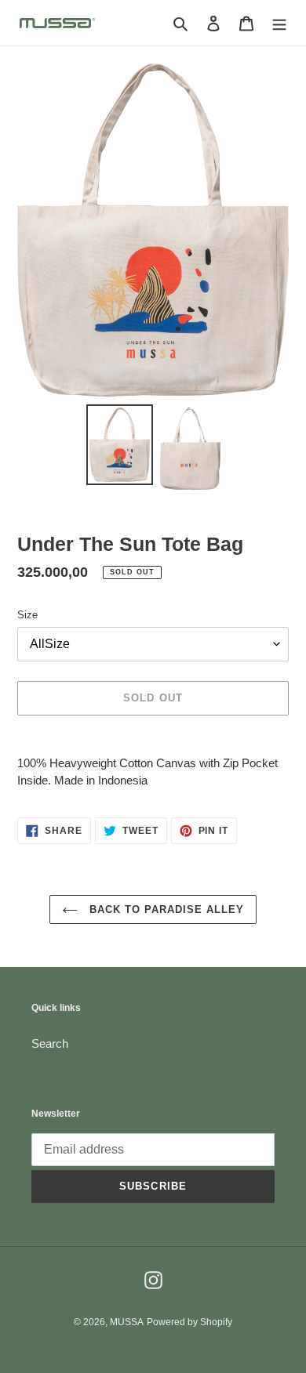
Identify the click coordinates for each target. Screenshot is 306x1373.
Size (27, 615)
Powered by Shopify (189, 1322)
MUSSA (127, 1322)
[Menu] (279, 23)
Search (49, 1043)
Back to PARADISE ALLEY (165, 909)
